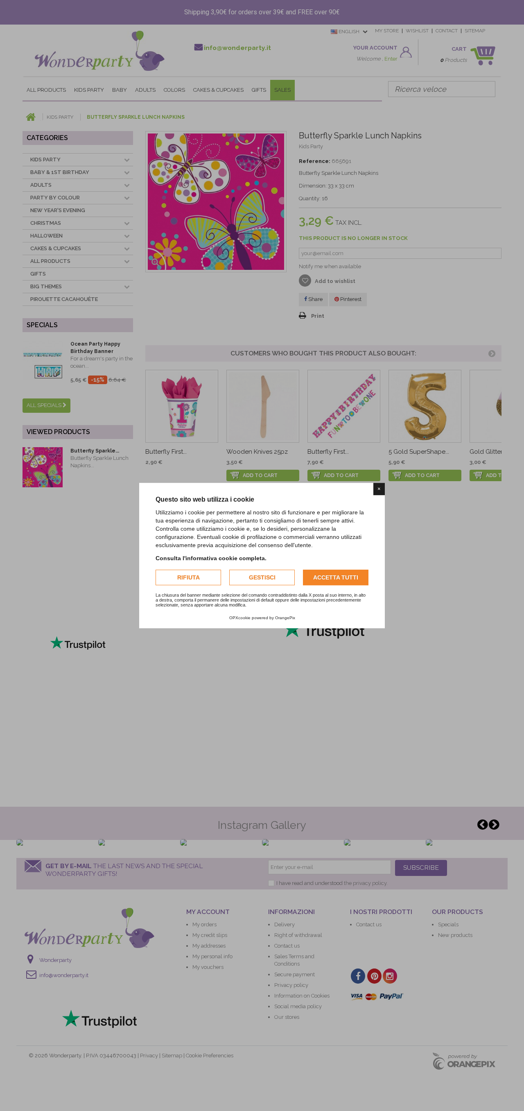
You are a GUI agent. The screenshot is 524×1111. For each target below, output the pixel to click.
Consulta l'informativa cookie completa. (211, 558)
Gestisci (262, 577)
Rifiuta (188, 577)
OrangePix (285, 617)
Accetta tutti (335, 577)
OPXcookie (240, 617)
